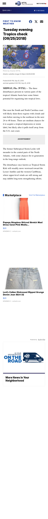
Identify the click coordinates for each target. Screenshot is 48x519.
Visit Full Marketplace (37, 195)
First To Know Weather (12, 22)
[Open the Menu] (4, 3)
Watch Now (41, 3)
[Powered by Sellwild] (41, 340)
